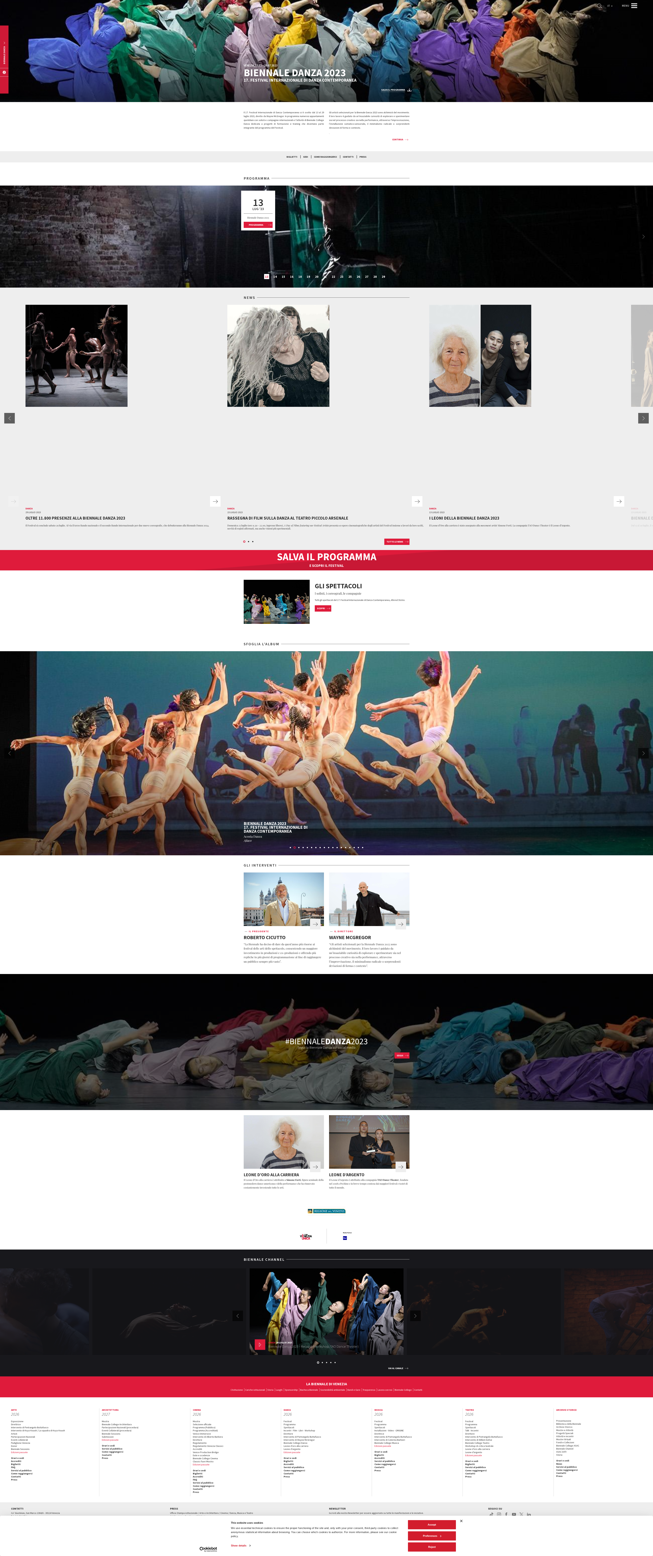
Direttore (197, 1439)
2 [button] (249, 542)
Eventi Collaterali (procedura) (116, 1430)
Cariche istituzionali (255, 1389)
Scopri (321, 608)
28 (375, 277)
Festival (288, 1421)
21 (325, 277)
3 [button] (253, 542)
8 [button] (320, 848)
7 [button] (316, 848)
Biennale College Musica (386, 1442)
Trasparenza (369, 1389)
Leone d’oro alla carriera (296, 1445)
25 (350, 277)
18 (300, 277)
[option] (326, 237)
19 (308, 277)
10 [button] (329, 848)
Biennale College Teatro (477, 1442)
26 (358, 277)
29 (383, 277)
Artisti (14, 1433)
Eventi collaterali (19, 1439)
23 (342, 277)
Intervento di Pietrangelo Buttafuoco (29, 1427)
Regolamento (200, 1442)
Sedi (305, 156)
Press (362, 156)
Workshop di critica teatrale (479, 1445)
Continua (397, 139)
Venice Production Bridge (206, 1452)
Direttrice (16, 1424)
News (559, 1463)
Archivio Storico (564, 1426)
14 (275, 277)
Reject (432, 1546)
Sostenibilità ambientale (332, 1389)
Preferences (430, 1535)
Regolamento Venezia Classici (208, 1445)
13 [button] (341, 848)
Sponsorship (291, 1389)
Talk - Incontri (472, 1430)
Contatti (348, 156)
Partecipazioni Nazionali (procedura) (120, 1427)
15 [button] (350, 848)
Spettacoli (289, 1427)
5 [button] (307, 848)
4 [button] (303, 848)
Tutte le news (395, 541)
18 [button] (363, 848)
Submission (108, 1436)
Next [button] (643, 236)
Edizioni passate (19, 1452)
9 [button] (324, 848)
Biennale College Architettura (117, 1424)
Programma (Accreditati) (205, 1430)
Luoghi (279, 1389)
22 (333, 277)
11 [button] (333, 848)
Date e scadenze (201, 1455)
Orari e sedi (17, 1458)
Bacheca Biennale (309, 1389)
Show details (238, 1545)
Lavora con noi (385, 1389)
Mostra (105, 1421)
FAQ (13, 1467)
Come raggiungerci (325, 156)
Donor (14, 1445)
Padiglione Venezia (20, 1442)
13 (267, 277)
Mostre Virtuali (563, 1439)
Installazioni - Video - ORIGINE (389, 1430)
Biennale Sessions (20, 1449)
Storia (270, 1389)
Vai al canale (395, 1368)
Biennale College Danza (295, 1442)
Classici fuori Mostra (203, 1461)
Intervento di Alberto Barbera (208, 1436)
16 (292, 277)
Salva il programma (393, 89)
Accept (432, 1524)
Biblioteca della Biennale (568, 1423)
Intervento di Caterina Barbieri (389, 1439)
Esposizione (17, 1421)
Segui (400, 1055)
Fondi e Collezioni (565, 1442)
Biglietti (292, 156)
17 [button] (358, 848)
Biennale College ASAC (567, 1445)
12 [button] (337, 848)
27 (367, 277)
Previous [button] (9, 418)
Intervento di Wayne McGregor (299, 1439)
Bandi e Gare (353, 1389)
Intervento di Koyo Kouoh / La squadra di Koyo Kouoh (38, 1430)
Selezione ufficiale (202, 1424)
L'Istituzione (237, 1389)
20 (317, 277)
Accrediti (16, 1461)
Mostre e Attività (564, 1430)
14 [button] (346, 848)
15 (283, 277)
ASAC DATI (561, 1451)
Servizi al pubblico (21, 1470)
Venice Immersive (202, 1433)
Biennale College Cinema (205, 1458)
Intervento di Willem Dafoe (478, 1439)
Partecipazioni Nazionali (23, 1436)
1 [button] (244, 542)
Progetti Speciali (564, 1433)
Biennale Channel (564, 1448)
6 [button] (312, 848)
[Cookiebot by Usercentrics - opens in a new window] (208, 1549)
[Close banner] (461, 1521)
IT (608, 5)
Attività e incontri (565, 1436)
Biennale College (403, 1389)
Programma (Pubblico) (204, 1427)
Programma (256, 224)
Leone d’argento (292, 1449)
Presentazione (563, 1420)
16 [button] (354, 848)
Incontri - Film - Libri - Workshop (299, 1430)
